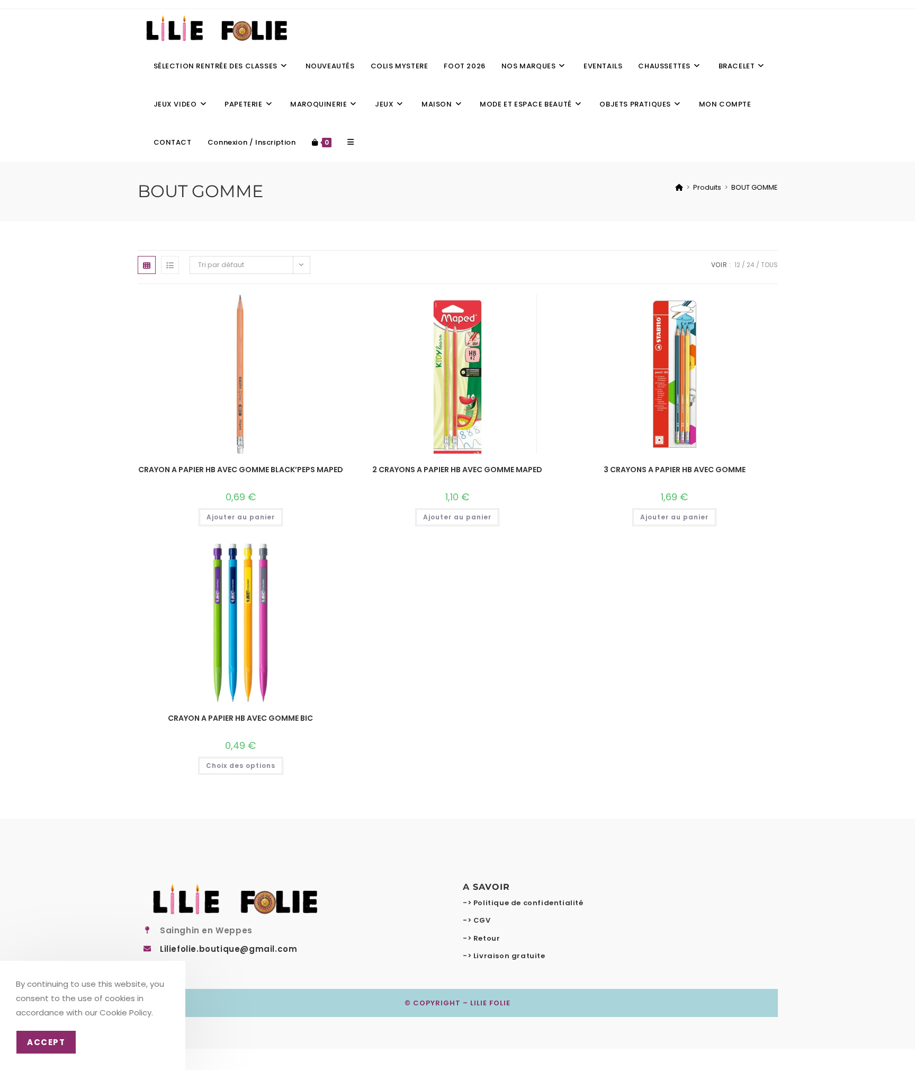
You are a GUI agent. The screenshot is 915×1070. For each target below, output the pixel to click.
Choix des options (240, 765)
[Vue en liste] (170, 265)
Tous (769, 264)
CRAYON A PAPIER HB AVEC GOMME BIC (240, 718)
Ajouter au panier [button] (241, 516)
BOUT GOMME (754, 187)
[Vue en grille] (147, 265)
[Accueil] (679, 187)
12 (737, 264)
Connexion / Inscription (252, 142)
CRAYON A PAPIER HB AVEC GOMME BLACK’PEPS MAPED (240, 469)
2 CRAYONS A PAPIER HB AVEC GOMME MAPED (457, 469)
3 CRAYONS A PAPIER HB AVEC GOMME (675, 469)
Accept (46, 1042)
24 (751, 264)
